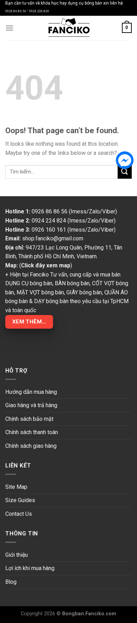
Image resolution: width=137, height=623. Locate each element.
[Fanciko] (68, 28)
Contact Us (18, 514)
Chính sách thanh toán (31, 432)
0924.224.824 (39, 11)
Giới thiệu (16, 555)
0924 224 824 (49, 220)
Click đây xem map (45, 265)
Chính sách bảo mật (29, 419)
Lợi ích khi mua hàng (29, 568)
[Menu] (9, 27)
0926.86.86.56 (15, 11)
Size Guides (20, 500)
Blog (11, 581)
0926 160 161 (49, 229)
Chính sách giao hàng (31, 446)
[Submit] (125, 171)
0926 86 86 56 (49, 211)
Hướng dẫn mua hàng (31, 392)
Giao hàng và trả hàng (31, 405)
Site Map (16, 487)
